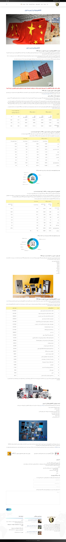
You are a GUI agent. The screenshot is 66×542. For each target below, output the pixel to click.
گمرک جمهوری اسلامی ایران (47, 93)
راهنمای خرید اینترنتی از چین (32, 519)
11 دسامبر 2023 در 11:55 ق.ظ (47, 468)
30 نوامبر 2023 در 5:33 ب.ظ (51, 462)
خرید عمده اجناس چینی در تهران (32, 525)
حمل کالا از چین (42, 405)
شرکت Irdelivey (57, 447)
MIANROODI (38, 540)
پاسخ (59, 466)
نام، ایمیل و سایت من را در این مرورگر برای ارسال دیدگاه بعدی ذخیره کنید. (47, 489)
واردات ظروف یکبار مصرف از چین (32, 531)
